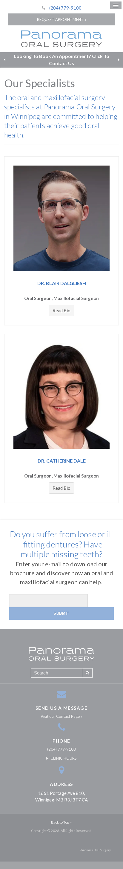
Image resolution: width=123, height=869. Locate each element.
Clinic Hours (63, 758)
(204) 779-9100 (65, 7)
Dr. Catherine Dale (62, 460)
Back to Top (60, 822)
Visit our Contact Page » (61, 716)
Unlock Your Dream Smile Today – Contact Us (61, 59)
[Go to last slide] (4, 59)
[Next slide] (118, 59)
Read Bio (61, 310)
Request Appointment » (61, 19)
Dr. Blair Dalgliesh (61, 283)
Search (88, 673)
